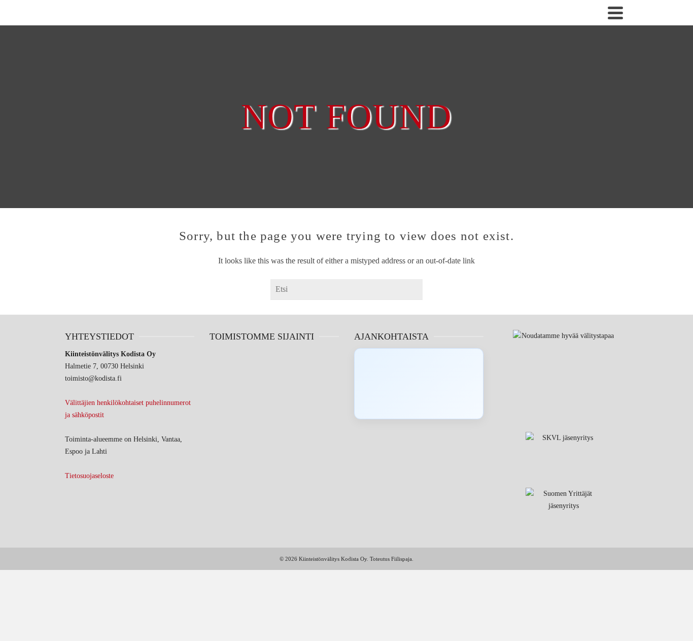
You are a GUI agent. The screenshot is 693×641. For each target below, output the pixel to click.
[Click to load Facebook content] (418, 383)
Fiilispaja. (402, 559)
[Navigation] (615, 12)
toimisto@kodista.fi (93, 378)
